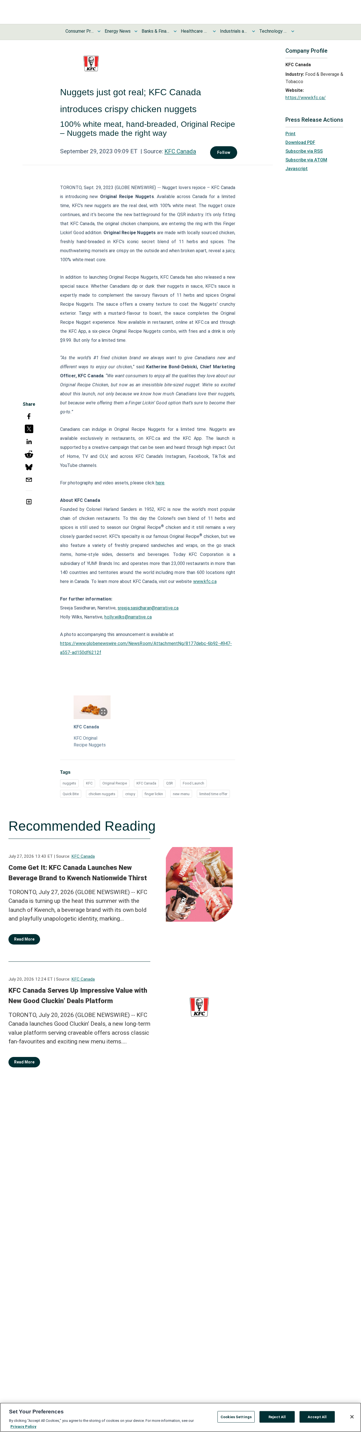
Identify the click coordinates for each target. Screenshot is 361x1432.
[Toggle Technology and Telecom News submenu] (293, 31)
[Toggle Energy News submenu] (136, 31)
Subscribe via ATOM (306, 160)
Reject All (277, 1417)
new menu (181, 794)
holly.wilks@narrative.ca (127, 617)
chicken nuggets (102, 794)
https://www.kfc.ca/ (305, 97)
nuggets (69, 783)
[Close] (352, 1417)
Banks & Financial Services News (156, 31)
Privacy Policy (23, 1426)
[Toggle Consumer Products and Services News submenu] (99, 31)
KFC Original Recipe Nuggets (90, 741)
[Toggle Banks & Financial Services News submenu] (175, 31)
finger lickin (154, 794)
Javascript (296, 168)
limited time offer (213, 794)
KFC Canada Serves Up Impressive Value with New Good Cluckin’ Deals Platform (77, 996)
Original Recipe (114, 783)
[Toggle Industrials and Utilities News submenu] (253, 31)
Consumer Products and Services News (79, 31)
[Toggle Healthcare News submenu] (214, 31)
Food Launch (193, 783)
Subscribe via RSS (304, 151)
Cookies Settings (236, 1417)
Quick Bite (71, 794)
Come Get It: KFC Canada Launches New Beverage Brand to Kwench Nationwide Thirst (77, 873)
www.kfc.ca (205, 581)
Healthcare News (195, 31)
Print (290, 133)
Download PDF (300, 142)
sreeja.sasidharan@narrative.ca (148, 608)
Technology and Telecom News (273, 31)
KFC (89, 783)
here (160, 483)
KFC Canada (180, 151)
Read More (24, 939)
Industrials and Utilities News (234, 31)
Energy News (118, 31)
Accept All (317, 1417)
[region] (180, 1417)
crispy (130, 794)
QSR (169, 783)
